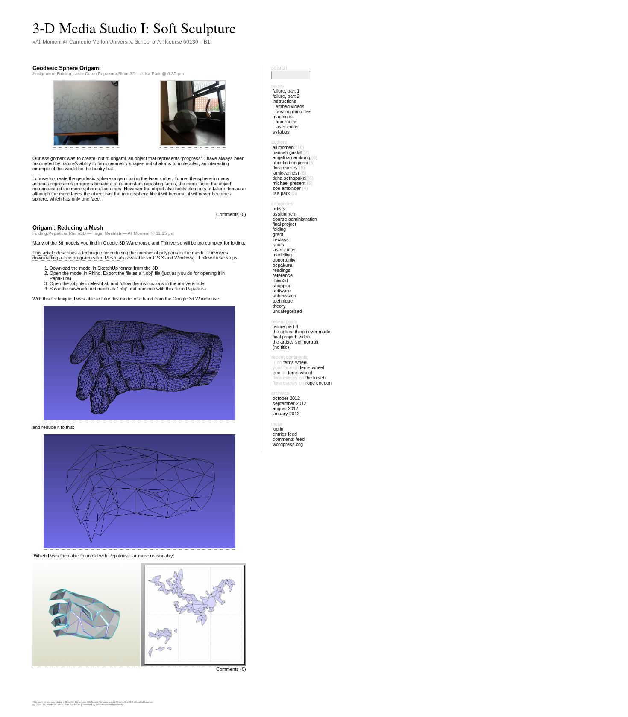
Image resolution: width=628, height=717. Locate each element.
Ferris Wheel (295, 362)
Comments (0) (231, 214)
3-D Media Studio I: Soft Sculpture (134, 28)
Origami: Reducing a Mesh (67, 227)
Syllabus (281, 131)
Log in (278, 428)
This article (43, 252)
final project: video (291, 336)
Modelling (282, 254)
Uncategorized (287, 311)
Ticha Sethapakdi (289, 178)
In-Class (281, 239)
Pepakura (107, 73)
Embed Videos (290, 106)
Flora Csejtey (285, 167)
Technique (283, 300)
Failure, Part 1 (286, 90)
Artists (279, 208)
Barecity (118, 704)
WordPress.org (288, 444)
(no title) (281, 347)
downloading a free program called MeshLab (78, 257)
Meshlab (113, 233)
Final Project (284, 224)
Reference (283, 275)
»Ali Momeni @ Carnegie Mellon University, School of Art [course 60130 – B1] (121, 42)
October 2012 (286, 398)
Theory (279, 306)
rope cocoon (318, 382)
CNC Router (286, 121)
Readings (282, 270)
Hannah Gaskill (287, 152)
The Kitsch (315, 377)
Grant (278, 234)
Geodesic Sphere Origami (66, 68)
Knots (278, 244)
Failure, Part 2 (286, 96)
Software (282, 290)
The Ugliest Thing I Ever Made (301, 331)
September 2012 (289, 403)
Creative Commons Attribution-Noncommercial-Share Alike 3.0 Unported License (109, 702)
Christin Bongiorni (290, 162)
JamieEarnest (286, 172)
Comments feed (289, 439)
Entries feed (285, 434)
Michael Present (289, 183)
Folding (64, 73)
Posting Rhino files (293, 111)
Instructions (284, 101)
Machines (283, 116)
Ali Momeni (283, 147)
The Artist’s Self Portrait (295, 341)
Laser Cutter (85, 73)
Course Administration (295, 219)
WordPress (102, 704)
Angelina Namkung (291, 157)
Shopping (282, 285)
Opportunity (284, 259)
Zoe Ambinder (287, 188)
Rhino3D (126, 73)
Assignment (44, 73)
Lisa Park (281, 193)
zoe (276, 372)
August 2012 (285, 408)
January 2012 (286, 413)
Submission (284, 295)
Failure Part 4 (285, 326)
